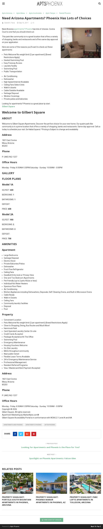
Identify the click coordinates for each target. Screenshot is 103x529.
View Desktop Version (52, 520)
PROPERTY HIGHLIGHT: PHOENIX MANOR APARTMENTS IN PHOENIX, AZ (51, 500)
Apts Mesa (20, 13)
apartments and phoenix (13, 424)
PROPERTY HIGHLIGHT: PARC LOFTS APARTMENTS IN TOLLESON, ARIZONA (84, 500)
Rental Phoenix (65, 13)
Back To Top (95, 526)
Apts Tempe (50, 13)
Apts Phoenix (14, 526)
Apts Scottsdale (35, 13)
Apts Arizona (7, 13)
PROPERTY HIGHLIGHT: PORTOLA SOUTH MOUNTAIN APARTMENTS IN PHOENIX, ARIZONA (16, 501)
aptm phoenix (50, 424)
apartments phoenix (33, 424)
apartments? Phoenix (23, 29)
